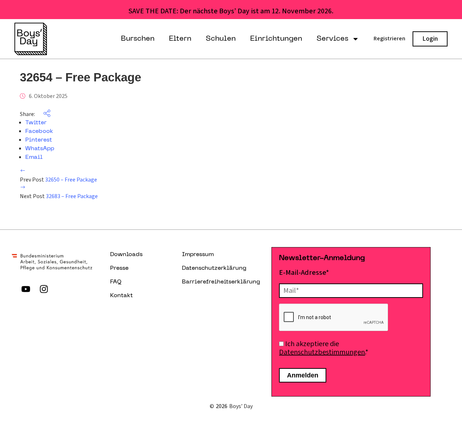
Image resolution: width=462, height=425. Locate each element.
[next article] (23, 188)
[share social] (43, 114)
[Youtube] (26, 289)
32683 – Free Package (72, 196)
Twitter (36, 123)
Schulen (221, 38)
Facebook (39, 131)
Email (34, 157)
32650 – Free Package (71, 180)
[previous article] (23, 171)
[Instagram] (44, 289)
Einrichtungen (276, 38)
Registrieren (389, 38)
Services (332, 38)
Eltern (180, 38)
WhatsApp (39, 149)
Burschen (137, 38)
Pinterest (38, 140)
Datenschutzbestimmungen (322, 352)
